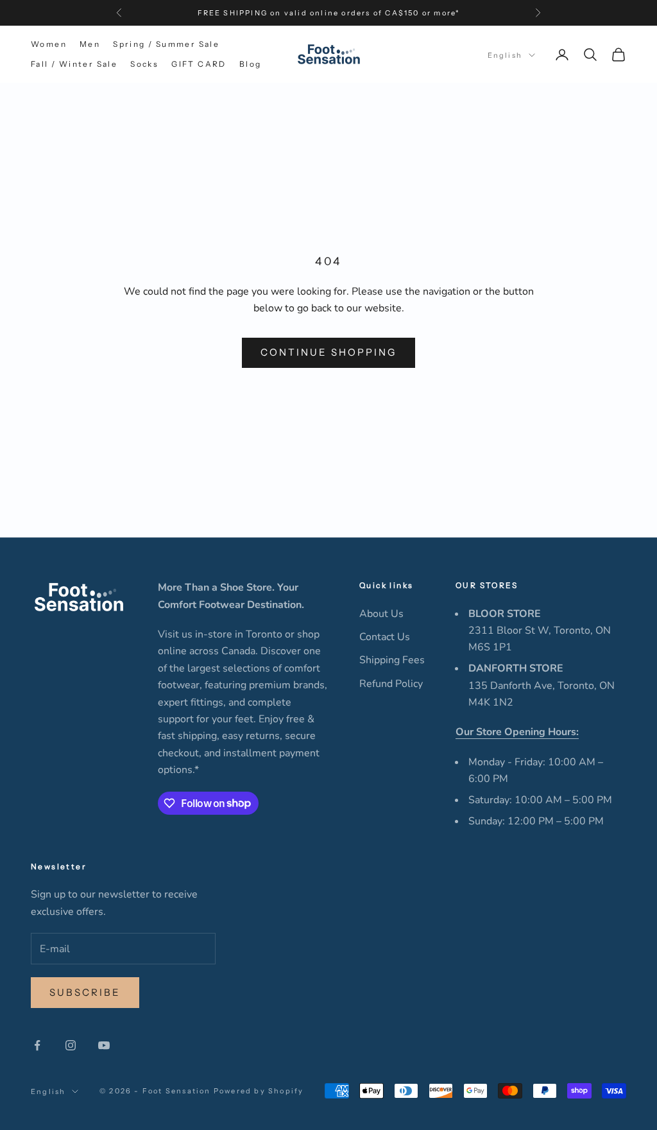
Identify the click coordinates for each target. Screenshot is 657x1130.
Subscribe (85, 992)
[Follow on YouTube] (104, 1045)
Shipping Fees (392, 660)
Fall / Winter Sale (74, 64)
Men (90, 44)
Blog (250, 64)
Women (49, 44)
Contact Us (384, 637)
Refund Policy (391, 684)
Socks (144, 64)
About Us (381, 614)
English (505, 55)
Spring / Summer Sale (166, 44)
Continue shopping (328, 352)
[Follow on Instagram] (70, 1045)
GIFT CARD (198, 64)
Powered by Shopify (259, 1090)
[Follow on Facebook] (37, 1045)
